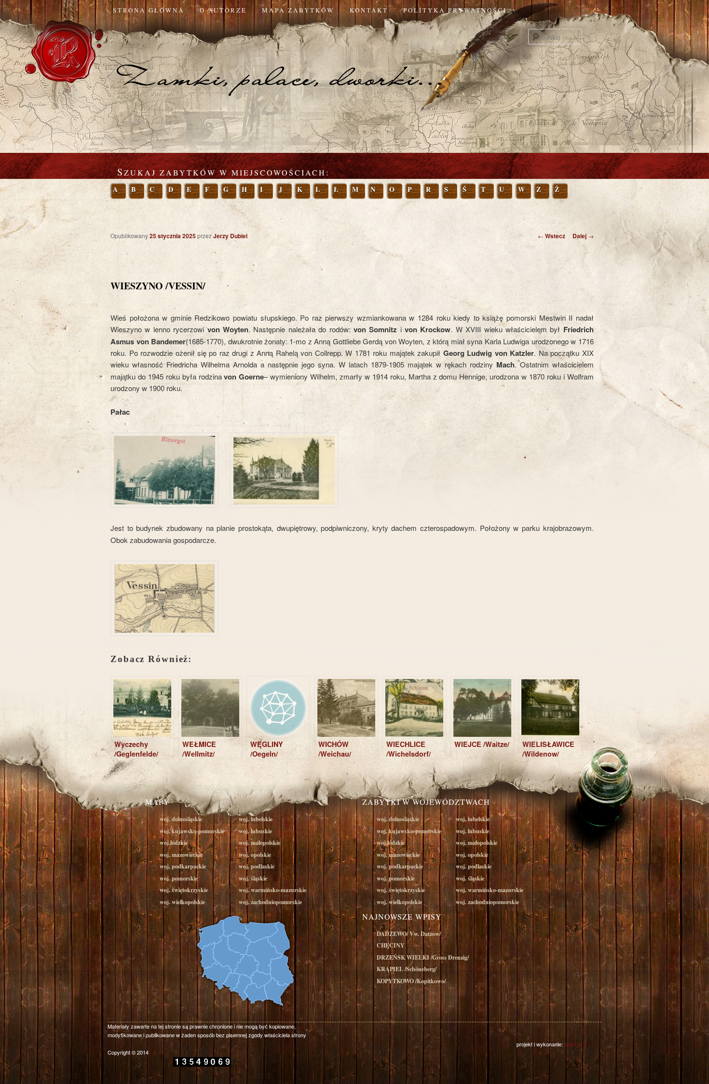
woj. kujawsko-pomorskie (192, 831)
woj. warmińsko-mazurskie (272, 890)
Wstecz (551, 235)
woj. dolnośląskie (181, 819)
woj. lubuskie (255, 831)
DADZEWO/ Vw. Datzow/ (409, 934)
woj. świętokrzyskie (184, 890)
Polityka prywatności (455, 10)
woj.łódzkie (174, 843)
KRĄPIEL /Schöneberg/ (406, 969)
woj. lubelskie (256, 819)
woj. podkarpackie (183, 866)
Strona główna (148, 10)
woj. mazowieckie (181, 855)
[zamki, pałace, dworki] (354, 60)
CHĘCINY (391, 945)
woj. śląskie (253, 878)
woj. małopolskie (259, 843)
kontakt (369, 10)
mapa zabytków (298, 10)
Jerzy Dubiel (230, 235)
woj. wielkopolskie (182, 902)
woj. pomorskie (179, 878)
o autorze (223, 10)
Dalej (583, 235)
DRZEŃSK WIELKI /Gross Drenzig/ (423, 957)
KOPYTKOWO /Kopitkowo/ (411, 981)
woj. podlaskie (256, 866)
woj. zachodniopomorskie (270, 902)
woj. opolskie (255, 855)
